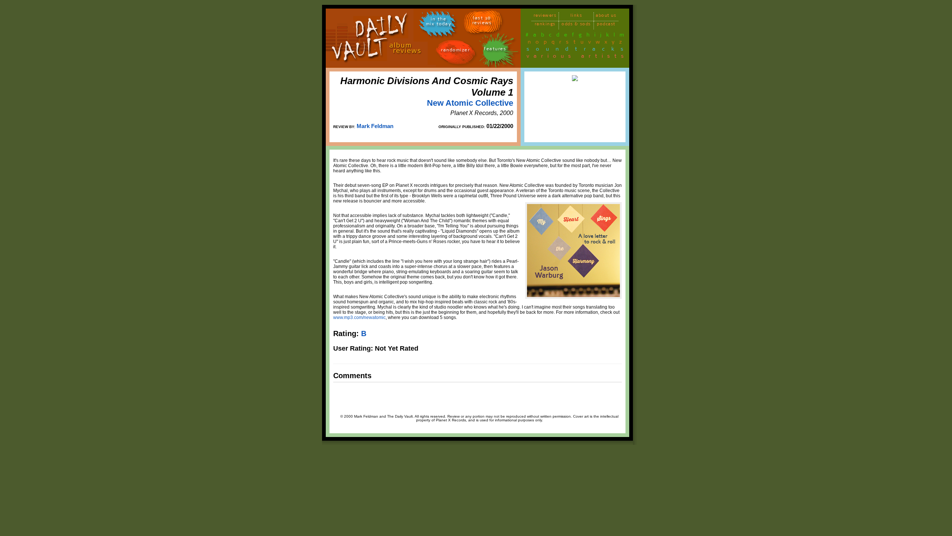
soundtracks (578, 50)
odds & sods (576, 25)
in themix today (438, 22)
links (576, 16)
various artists (577, 57)
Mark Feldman (375, 126)
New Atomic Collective (470, 103)
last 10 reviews (482, 21)
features (495, 50)
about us (606, 16)
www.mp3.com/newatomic (359, 317)
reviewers (545, 16)
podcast (606, 25)
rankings (545, 25)
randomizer (455, 51)
